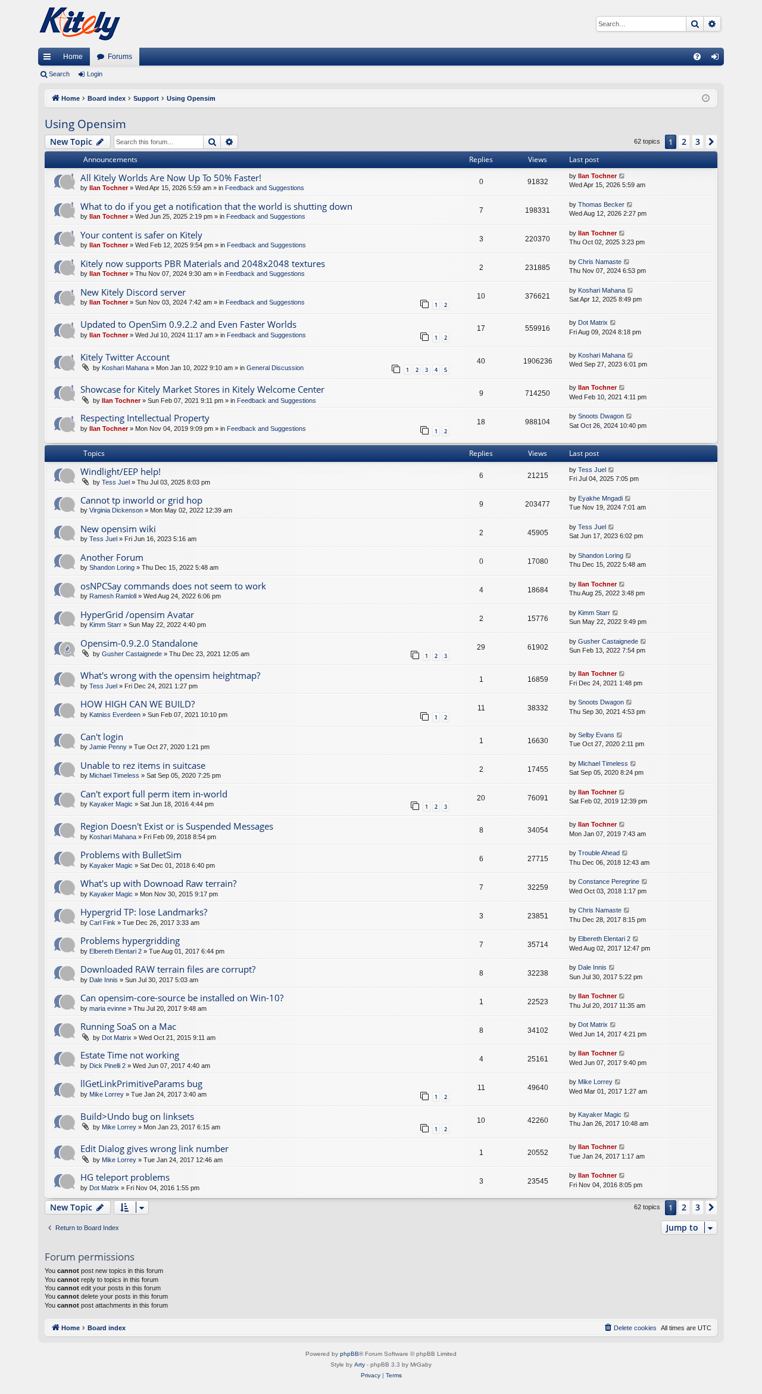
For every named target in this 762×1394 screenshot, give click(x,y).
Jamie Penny (108, 746)
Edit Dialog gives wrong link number (154, 1148)
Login (94, 73)
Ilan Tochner (108, 187)
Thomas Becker (601, 204)
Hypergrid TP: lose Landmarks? (143, 912)
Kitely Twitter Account (125, 357)
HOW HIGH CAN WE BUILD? (137, 704)
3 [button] (697, 141)
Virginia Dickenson (116, 510)
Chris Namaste (600, 261)
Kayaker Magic (111, 804)
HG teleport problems (125, 1177)
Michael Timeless (114, 775)
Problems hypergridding (130, 940)
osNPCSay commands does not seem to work (173, 586)
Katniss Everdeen (114, 714)
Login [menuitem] (717, 59)
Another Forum (111, 557)
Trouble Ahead (599, 852)
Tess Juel (116, 482)
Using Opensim (85, 124)
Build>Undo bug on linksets (137, 1116)
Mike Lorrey (106, 1094)
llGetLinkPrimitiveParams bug (141, 1083)
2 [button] (684, 141)
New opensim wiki (118, 529)
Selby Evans (596, 734)
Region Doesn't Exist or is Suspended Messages (176, 826)
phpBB (349, 1353)
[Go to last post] (622, 176)
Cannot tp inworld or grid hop (141, 500)
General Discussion (275, 367)
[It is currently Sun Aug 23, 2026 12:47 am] (706, 98)
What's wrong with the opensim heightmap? (170, 675)
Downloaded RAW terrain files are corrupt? (167, 969)
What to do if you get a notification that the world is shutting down (216, 206)
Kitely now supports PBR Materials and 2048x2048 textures (202, 263)
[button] (711, 142)
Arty (359, 1364)
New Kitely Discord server (133, 292)
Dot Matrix (593, 322)
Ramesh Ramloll (112, 596)
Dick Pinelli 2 (107, 1065)
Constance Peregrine (608, 881)
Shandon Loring (112, 567)
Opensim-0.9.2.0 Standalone (139, 643)
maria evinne (107, 1008)
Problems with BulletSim (131, 855)
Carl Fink (102, 922)
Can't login (101, 737)
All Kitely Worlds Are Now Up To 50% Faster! (170, 178)
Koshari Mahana (601, 290)
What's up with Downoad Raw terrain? (158, 883)
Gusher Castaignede (132, 653)
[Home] (79, 24)
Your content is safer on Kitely (141, 235)
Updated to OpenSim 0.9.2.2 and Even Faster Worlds (188, 324)
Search (59, 73)
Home (73, 56)
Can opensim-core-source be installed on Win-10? (181, 998)
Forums (120, 56)
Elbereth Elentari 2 (115, 951)
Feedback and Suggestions (264, 187)
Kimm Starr (105, 624)
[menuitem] (697, 57)
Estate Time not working (129, 1055)
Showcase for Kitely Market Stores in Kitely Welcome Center (202, 389)
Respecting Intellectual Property (145, 418)
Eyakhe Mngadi (600, 498)
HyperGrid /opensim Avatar (137, 614)
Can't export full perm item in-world (153, 794)
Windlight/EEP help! (120, 471)
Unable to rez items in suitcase (142, 765)
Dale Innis (103, 979)
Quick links (49, 59)
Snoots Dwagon (601, 416)
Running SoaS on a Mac (128, 1026)
